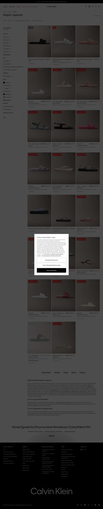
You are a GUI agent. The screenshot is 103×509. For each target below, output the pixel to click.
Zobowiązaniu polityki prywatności (51, 255)
